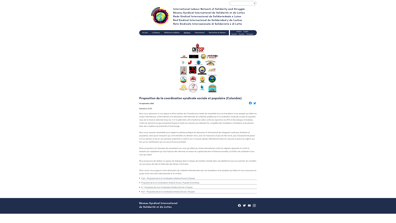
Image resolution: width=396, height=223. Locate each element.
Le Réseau (156, 32)
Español (234, 34)
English (246, 31)
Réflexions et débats (171, 32)
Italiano (239, 31)
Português (249, 34)
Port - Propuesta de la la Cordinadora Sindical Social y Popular (168, 191)
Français (241, 34)
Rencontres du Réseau (217, 32)
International (199, 32)
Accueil (145, 32)
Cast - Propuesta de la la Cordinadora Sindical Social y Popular (168, 178)
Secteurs (187, 32)
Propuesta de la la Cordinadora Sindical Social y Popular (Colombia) (170, 182)
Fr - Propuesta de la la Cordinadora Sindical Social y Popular (167, 187)
